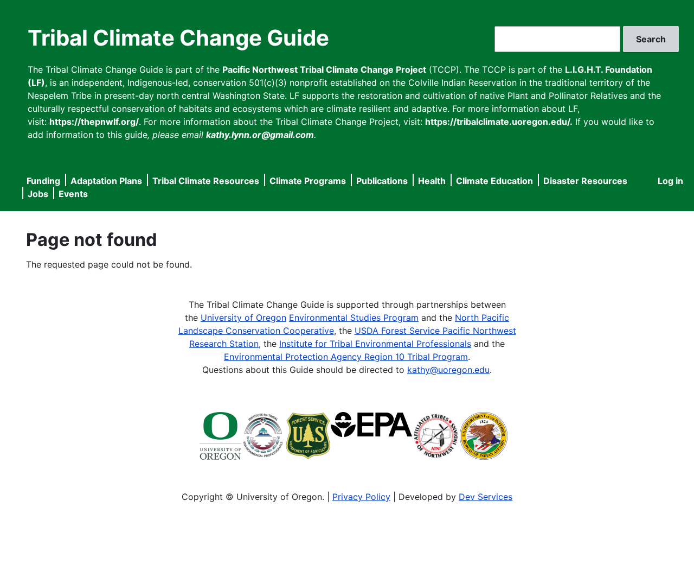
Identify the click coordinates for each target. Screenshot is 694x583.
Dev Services (485, 496)
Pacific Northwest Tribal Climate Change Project (324, 69)
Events (73, 193)
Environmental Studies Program (354, 317)
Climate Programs (307, 180)
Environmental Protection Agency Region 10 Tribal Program (346, 356)
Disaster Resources (585, 180)
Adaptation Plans (106, 180)
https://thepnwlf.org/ (94, 121)
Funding (43, 180)
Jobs (38, 193)
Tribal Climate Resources (205, 180)
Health (432, 180)
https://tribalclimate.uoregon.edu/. (499, 121)
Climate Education (494, 180)
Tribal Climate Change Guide (178, 37)
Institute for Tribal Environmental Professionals (375, 343)
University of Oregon (243, 317)
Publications (382, 180)
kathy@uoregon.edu (448, 369)
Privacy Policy (361, 496)
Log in (670, 180)
